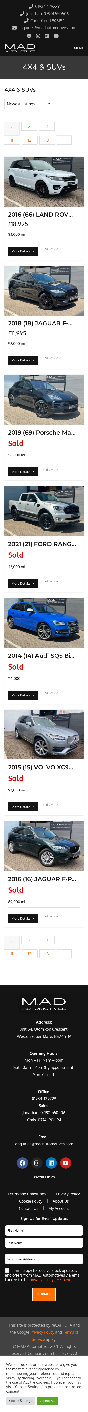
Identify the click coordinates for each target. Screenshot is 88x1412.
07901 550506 (52, 1112)
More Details (22, 251)
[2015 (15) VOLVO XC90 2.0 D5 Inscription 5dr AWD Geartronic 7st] (44, 735)
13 (47, 140)
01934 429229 (44, 1098)
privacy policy (41, 1279)
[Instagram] (37, 1163)
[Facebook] (22, 1163)
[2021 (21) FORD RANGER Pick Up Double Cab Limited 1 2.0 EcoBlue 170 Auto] (44, 511)
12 (29, 140)
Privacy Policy (42, 1332)
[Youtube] (65, 1163)
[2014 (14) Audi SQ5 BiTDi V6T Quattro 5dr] (44, 623)
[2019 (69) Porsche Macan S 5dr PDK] (44, 400)
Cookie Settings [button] (20, 1401)
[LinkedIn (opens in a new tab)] (47, 36)
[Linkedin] (51, 1163)
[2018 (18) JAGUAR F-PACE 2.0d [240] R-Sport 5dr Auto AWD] (44, 291)
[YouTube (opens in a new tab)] (56, 36)
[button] (28, 104)
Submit (43, 1294)
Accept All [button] (47, 1401)
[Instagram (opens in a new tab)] (38, 36)
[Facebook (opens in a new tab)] (30, 36)
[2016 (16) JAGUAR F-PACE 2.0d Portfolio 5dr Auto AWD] (44, 846)
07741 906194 (49, 1119)
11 (12, 140)
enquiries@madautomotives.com (44, 1144)
